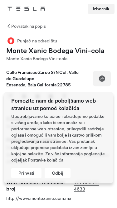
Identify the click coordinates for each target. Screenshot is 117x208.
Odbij (57, 173)
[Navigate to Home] (26, 8)
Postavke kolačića (45, 159)
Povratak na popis (28, 26)
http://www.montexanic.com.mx (38, 198)
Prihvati (26, 173)
